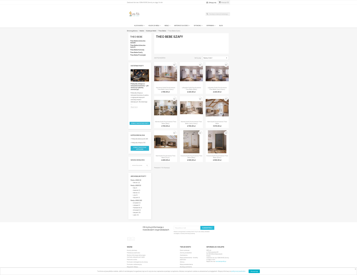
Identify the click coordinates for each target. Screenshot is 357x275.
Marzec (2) (136, 182)
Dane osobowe (184, 250)
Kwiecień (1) (136, 190)
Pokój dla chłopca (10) (138, 142)
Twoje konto (185, 247)
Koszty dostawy (132, 250)
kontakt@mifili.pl (221, 261)
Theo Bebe (136, 36)
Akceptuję (254, 271)
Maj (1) (135, 188)
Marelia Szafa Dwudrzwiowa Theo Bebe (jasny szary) (191, 122)
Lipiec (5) (136, 215)
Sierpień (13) (137, 212)
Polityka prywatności (133, 253)
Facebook (129, 239)
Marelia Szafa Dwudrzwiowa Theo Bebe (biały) (165, 122)
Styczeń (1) (136, 197)
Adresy (182, 262)
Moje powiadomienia (186, 264)
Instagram (133, 239)
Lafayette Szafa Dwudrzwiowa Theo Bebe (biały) (191, 88)
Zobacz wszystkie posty (140, 123)
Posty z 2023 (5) (136, 185)
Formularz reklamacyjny (134, 264)
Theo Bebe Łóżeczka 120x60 (137, 42)
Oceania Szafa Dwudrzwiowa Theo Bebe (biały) (191, 156)
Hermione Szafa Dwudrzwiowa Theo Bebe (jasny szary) (165, 88)
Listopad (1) (136, 205)
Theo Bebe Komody (137, 50)
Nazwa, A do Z (216, 58)
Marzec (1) (136, 193)
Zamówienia (183, 255)
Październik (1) (137, 208)
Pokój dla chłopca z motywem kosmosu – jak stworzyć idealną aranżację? (140, 86)
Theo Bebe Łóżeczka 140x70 (137, 46)
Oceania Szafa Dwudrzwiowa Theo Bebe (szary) (217, 156)
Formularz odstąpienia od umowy (137, 262)
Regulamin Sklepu (132, 267)
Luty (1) (135, 195)
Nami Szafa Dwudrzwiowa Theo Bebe (217, 122)
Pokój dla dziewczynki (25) (140, 139)
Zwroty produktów (186, 253)
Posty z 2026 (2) (136, 180)
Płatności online (132, 259)
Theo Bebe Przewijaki (138, 55)
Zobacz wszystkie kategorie (139, 148)
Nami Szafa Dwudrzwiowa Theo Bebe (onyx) (165, 156)
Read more (134, 107)
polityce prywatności (238, 271)
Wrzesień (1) (137, 210)
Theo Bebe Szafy (136, 52)
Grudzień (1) (137, 203)
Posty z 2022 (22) (136, 200)
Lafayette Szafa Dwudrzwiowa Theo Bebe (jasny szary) (217, 88)
